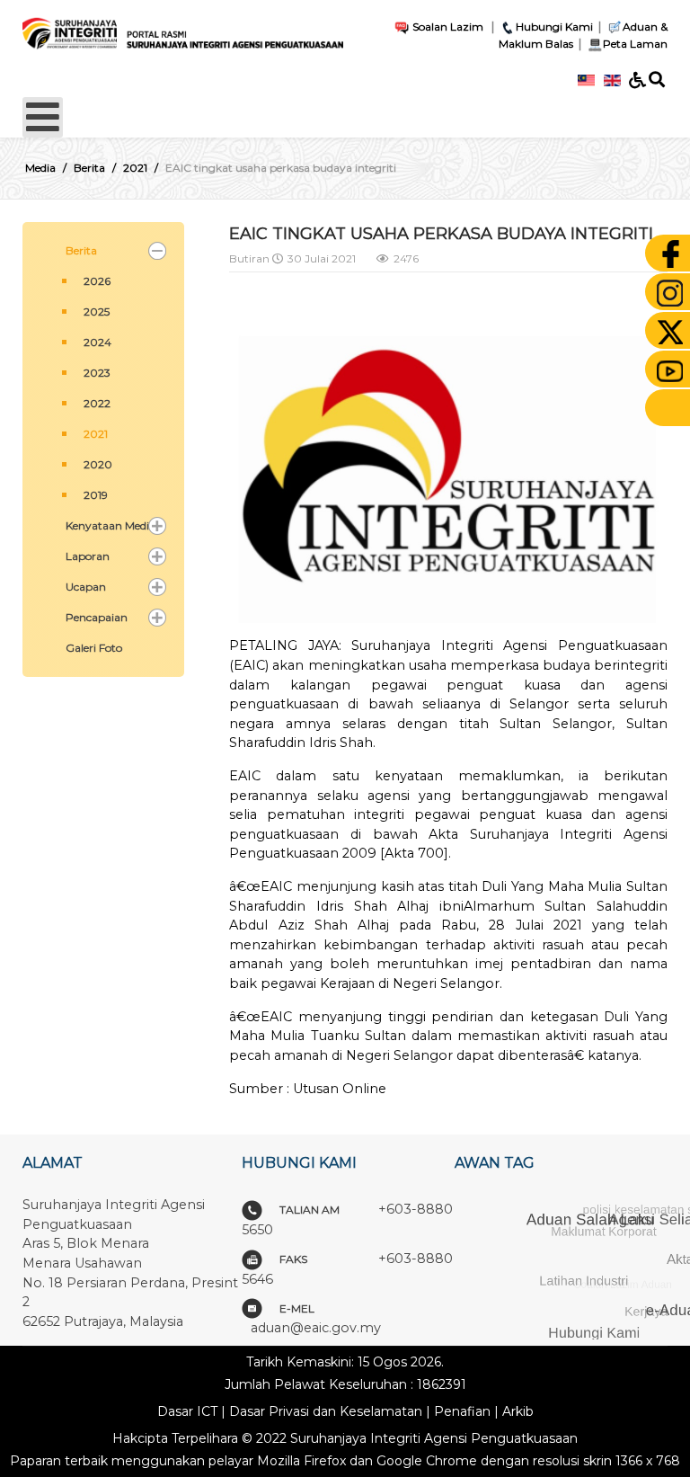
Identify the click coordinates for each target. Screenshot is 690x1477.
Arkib (518, 1411)
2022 (97, 403)
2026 (97, 281)
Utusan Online (339, 1089)
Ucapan (86, 586)
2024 (97, 342)
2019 (96, 495)
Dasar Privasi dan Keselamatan (325, 1411)
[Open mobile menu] (42, 117)
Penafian (462, 1411)
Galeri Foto (94, 647)
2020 (98, 464)
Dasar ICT (187, 1411)
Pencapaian (97, 617)
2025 (97, 311)
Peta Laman (635, 43)
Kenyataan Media (110, 525)
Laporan (88, 556)
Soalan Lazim (446, 26)
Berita (81, 250)
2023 (97, 372)
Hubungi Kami (554, 26)
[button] (157, 251)
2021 (96, 433)
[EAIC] (182, 29)
